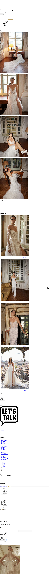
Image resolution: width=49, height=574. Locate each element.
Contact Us (3, 506)
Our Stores (3, 27)
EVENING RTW (3, 441)
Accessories (5, 493)
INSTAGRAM (4, 462)
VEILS (2, 439)
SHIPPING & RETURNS (4, 453)
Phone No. (1, 401)
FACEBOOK (4, 463)
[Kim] (15, 300)
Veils (3, 14)
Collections (3, 494)
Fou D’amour (5, 22)
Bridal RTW (4, 13)
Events (2, 503)
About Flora (3, 504)
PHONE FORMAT (2, 539)
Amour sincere (5, 21)
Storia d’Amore (8, 19)
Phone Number (2, 541)
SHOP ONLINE (3, 12)
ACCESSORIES (3, 443)
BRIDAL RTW (3, 438)
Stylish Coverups (5, 490)
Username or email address (4, 521)
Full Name (1, 537)
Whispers (4, 25)
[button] (48, 288)
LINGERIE (2, 442)
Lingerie (4, 492)
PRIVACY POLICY (3, 459)
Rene (24, 257)
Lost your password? (8, 524)
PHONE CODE (2, 399)
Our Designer (5, 505)
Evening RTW (5, 491)
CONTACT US (3, 452)
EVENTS (2, 430)
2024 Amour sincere (4, 8)
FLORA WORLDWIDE (4, 429)
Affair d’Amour (5, 20)
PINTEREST (4, 464)
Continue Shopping (2, 483)
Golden (4, 24)
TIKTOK (3, 466)
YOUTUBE (3, 465)
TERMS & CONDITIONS (4, 454)
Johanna (24, 390)
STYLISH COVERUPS (4, 440)
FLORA (20, 210)
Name (1, 397)
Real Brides (3, 26)
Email (1, 398)
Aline (24, 346)
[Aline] (15, 344)
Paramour (4, 23)
